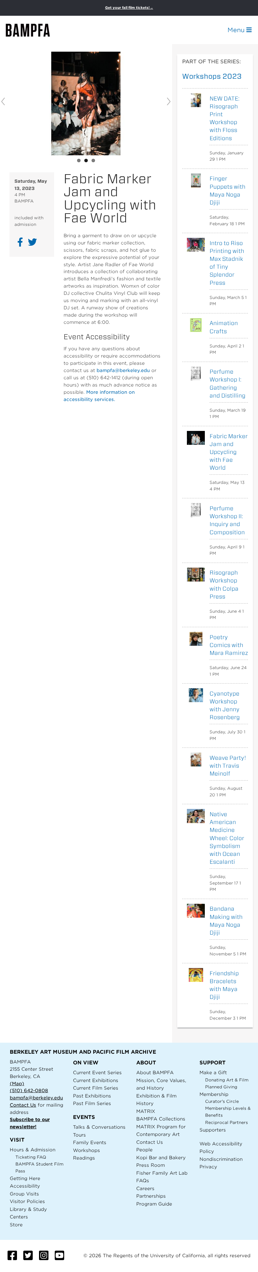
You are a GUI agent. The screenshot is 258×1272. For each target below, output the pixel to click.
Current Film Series (95, 1088)
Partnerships (151, 1196)
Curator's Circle (222, 1101)
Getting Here (25, 1178)
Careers (145, 1188)
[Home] (33, 30)
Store (16, 1224)
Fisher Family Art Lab (162, 1173)
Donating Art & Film (227, 1080)
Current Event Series (97, 1072)
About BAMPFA (155, 1072)
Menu (236, 30)
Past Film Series (92, 1103)
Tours (79, 1134)
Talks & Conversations (99, 1127)
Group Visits (24, 1193)
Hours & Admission (32, 1149)
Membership (213, 1094)
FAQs (142, 1180)
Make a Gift (213, 1072)
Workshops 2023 (212, 76)
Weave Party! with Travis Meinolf (228, 765)
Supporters (212, 1129)
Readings (84, 1157)
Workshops (86, 1150)
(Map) (17, 1083)
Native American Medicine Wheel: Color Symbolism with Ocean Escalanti (227, 838)
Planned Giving (221, 1087)
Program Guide (154, 1203)
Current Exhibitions (95, 1080)
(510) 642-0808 (29, 1090)
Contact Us (23, 1105)
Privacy (208, 1166)
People (144, 1149)
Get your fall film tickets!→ (129, 8)
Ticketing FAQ (30, 1157)
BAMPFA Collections (160, 1118)
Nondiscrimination (221, 1159)
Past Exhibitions (92, 1095)
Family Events (89, 1142)
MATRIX (145, 1111)
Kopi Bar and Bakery (161, 1157)
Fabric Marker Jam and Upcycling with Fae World (229, 452)
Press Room (150, 1165)
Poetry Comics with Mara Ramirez (229, 645)
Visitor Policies (27, 1201)
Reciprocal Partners (226, 1122)
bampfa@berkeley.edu (123, 370)
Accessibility (25, 1186)
